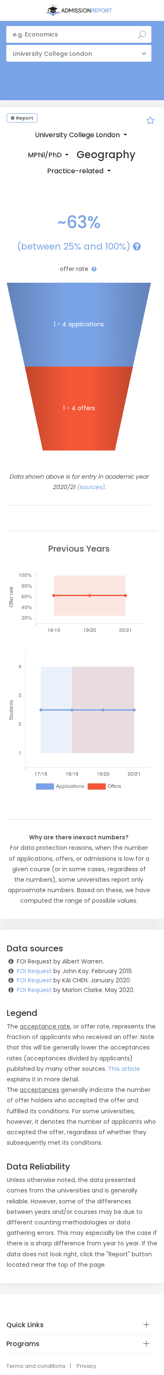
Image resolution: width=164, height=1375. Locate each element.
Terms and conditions (36, 1366)
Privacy (86, 1366)
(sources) (90, 487)
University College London (78, 135)
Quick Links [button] (25, 1325)
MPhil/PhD (45, 155)
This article (124, 1069)
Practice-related (76, 171)
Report (24, 118)
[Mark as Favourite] (150, 121)
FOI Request (34, 971)
